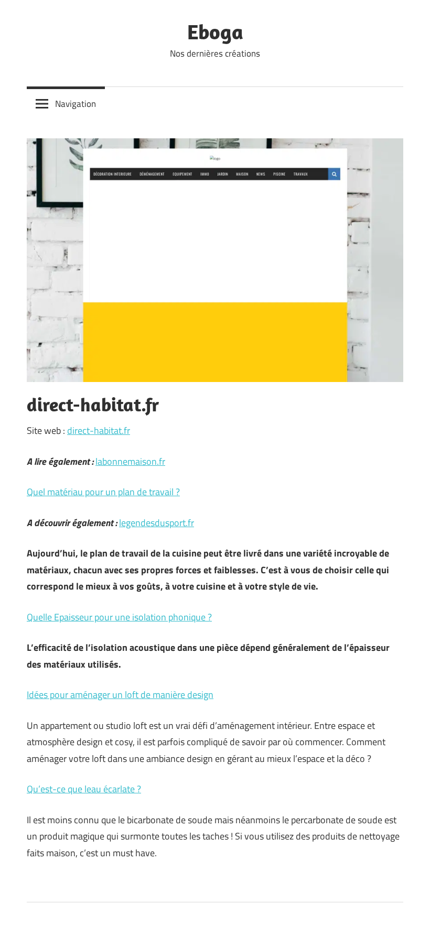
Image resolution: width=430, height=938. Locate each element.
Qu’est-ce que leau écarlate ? (84, 789)
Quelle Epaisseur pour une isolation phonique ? (119, 617)
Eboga (215, 31)
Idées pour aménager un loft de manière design (120, 695)
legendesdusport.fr (156, 523)
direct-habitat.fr (98, 430)
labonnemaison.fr (130, 461)
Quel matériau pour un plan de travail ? (103, 492)
